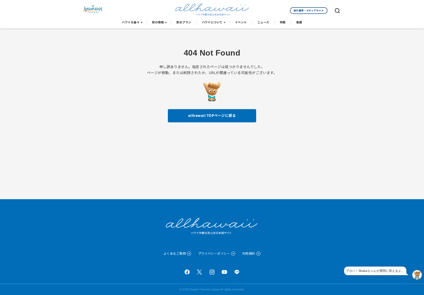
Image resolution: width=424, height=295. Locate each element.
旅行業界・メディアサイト (309, 10)
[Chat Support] (417, 275)
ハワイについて (212, 22)
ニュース (263, 22)
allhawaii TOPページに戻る (212, 115)
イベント (241, 22)
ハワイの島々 (131, 22)
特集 (283, 22)
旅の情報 (158, 22)
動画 (299, 22)
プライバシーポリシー (214, 253)
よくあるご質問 (174, 253)
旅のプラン (183, 22)
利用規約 (248, 253)
